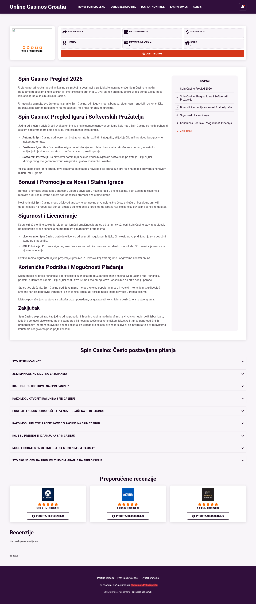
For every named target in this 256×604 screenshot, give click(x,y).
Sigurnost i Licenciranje (194, 115)
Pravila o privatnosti (128, 578)
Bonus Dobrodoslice (91, 6)
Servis (197, 6)
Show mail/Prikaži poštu (144, 585)
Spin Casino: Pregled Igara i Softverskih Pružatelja (204, 98)
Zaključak (186, 131)
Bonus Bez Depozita (123, 6)
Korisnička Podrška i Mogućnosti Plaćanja (206, 123)
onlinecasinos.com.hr (142, 592)
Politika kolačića (106, 578)
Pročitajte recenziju (50, 516)
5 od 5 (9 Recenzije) (128, 507)
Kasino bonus (179, 6)
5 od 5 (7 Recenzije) (208, 507)
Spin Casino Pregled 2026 (196, 88)
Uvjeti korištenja (150, 578)
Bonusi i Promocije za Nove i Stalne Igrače (206, 107)
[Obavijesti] (242, 6)
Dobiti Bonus (154, 53)
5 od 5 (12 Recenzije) (48, 507)
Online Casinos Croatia (38, 6)
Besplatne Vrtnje (153, 6)
